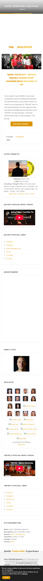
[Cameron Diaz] (9, 398)
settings (24, 574)
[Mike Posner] (21, 364)
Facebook (9, 242)
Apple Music (13, 194)
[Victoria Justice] (30, 434)
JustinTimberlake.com (13, 248)
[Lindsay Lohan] (15, 419)
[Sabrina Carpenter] (27, 424)
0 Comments (20, 137)
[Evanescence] (18, 406)
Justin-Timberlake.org (17, 534)
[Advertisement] (21, 29)
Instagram (9, 245)
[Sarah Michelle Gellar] (29, 429)
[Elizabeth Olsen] (10, 406)
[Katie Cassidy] (33, 413)
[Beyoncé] (33, 391)
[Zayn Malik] (21, 438)
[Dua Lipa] (33, 398)
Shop (32, 194)
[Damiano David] (25, 398)
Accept (6, 577)
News (8, 140)
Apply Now (21, 444)
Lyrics (27, 194)
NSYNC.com (10, 499)
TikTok (8, 252)
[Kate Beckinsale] (17, 413)
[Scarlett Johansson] (14, 434)
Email (12, 542)
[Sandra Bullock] (12, 429)
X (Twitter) (9, 255)
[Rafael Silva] (13, 424)
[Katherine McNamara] (25, 413)
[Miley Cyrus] (28, 419)
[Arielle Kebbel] (17, 391)
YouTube (9, 259)
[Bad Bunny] (25, 391)
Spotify (21, 194)
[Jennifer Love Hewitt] (9, 413)
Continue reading (21, 124)
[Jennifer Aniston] (29, 406)
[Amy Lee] (9, 391)
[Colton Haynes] (17, 398)
